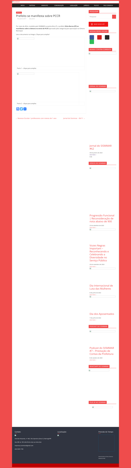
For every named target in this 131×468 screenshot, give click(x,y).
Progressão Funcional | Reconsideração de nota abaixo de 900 (102, 218)
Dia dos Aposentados (102, 313)
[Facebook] (92, 37)
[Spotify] (92, 42)
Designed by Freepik (101, 458)
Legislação (73, 5)
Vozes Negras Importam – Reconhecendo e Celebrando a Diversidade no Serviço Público (99, 253)
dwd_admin (32, 18)
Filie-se (96, 5)
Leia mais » (93, 155)
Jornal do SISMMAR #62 (101, 147)
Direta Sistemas (109, 456)
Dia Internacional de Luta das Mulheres (101, 287)
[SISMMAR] (16, 2)
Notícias (32, 5)
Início (23, 5)
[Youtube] (99, 37)
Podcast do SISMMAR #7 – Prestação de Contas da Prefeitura (102, 351)
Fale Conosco (108, 5)
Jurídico (86, 5)
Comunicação (59, 5)
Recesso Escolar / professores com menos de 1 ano (36, 118)
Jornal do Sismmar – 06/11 (74, 118)
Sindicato (44, 5)
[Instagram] (107, 37)
